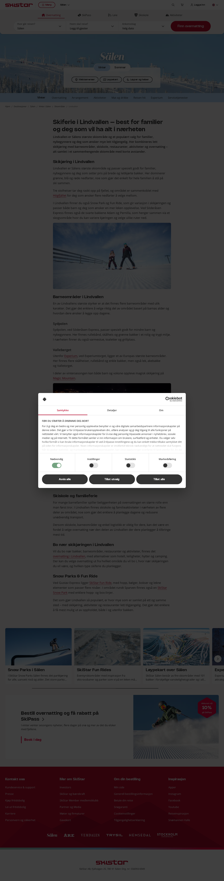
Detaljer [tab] (112, 410)
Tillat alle (159, 479)
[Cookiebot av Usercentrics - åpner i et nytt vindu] (167, 399)
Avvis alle (65, 479)
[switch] (93, 465)
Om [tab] (161, 410)
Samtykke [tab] (63, 410)
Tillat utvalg (111, 479)
